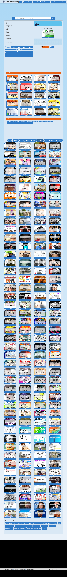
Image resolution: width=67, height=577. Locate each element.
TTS (42, 1)
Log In (63, 2)
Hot (28, 1)
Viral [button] (11, 140)
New (45, 1)
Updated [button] (34, 140)
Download (8, 47)
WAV (20, 47)
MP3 (14, 47)
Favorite (19, 51)
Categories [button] (59, 140)
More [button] (55, 1)
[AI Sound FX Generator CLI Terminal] (14, 569)
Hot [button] (46, 140)
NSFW (52, 140)
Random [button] (40, 140)
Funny (25, 1)
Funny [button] (16, 140)
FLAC (25, 47)
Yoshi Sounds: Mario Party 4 (11, 26)
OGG (31, 47)
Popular (35, 1)
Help (52, 1)
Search (21, 1)
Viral (31, 1)
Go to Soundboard (45, 46)
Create (49, 1)
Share (20, 53)
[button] (49, 569)
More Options (20, 49)
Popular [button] (22, 140)
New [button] (28, 140)
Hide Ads (59, 1)
